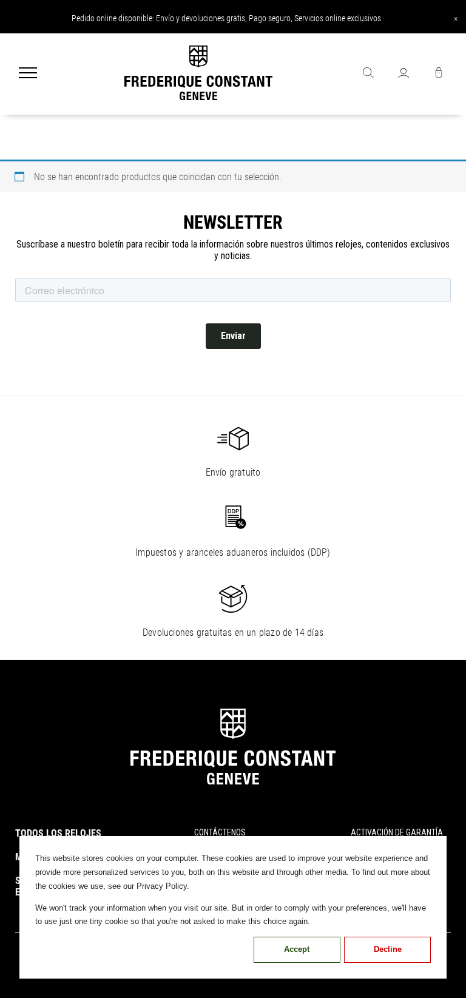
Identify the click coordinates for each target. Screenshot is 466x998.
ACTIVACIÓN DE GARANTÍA (397, 832)
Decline (388, 949)
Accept (296, 949)
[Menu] (28, 74)
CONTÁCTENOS (220, 832)
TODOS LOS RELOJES (58, 833)
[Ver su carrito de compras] (438, 74)
